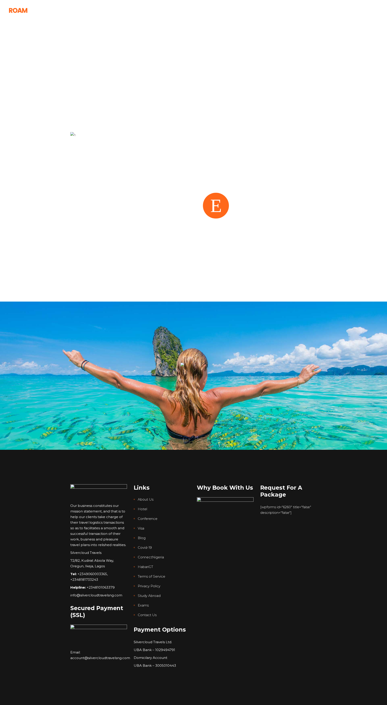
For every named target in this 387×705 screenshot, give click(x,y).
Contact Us (147, 615)
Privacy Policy (149, 586)
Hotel (142, 509)
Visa (141, 528)
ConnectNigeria (151, 557)
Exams (143, 605)
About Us (145, 499)
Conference (147, 518)
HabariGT (145, 567)
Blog (142, 538)
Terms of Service (151, 576)
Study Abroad (149, 596)
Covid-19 (145, 547)
